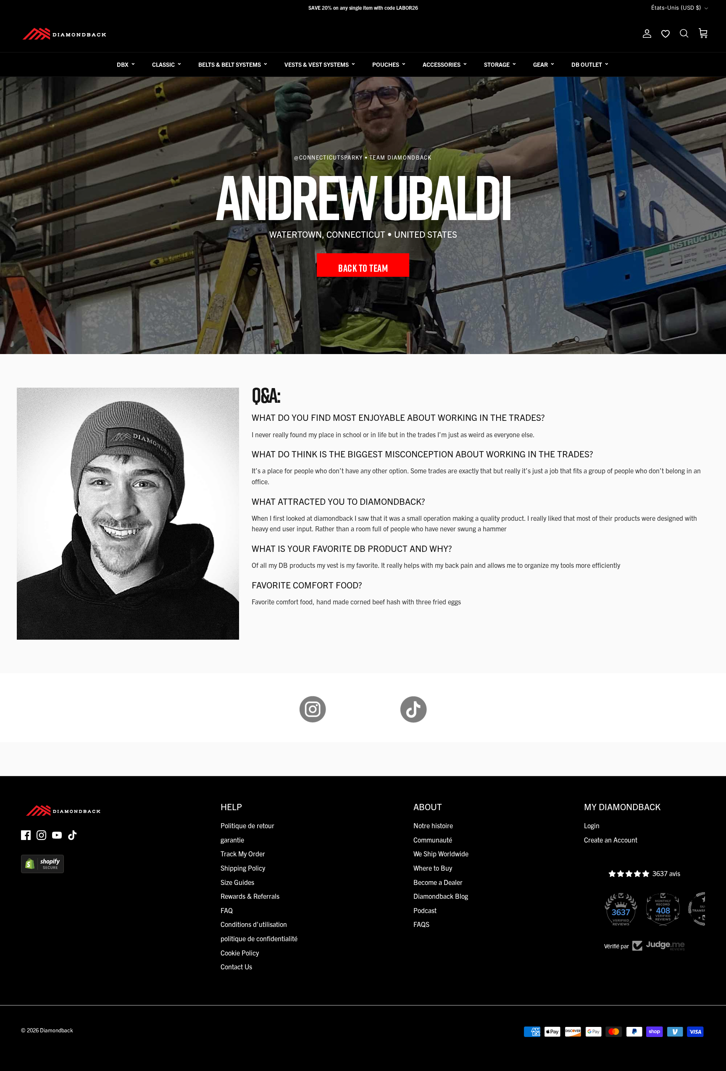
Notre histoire (433, 825)
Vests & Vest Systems (316, 64)
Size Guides (237, 882)
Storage (497, 64)
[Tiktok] (72, 835)
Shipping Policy (243, 868)
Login (592, 825)
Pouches (385, 64)
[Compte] (645, 34)
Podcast (425, 910)
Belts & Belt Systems (229, 64)
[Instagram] (41, 835)
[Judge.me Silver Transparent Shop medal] (664, 909)
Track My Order (243, 853)
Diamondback (56, 1030)
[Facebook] (26, 835)
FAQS (421, 924)
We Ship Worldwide (440, 853)
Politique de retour (247, 825)
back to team (363, 268)
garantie (232, 839)
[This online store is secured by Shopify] (42, 870)
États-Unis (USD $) (676, 7)
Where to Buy (432, 868)
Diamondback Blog (440, 896)
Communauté (432, 839)
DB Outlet (586, 64)
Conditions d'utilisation (254, 924)
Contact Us (236, 966)
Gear (540, 64)
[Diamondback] (64, 34)
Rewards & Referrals (250, 896)
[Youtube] (57, 835)
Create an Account (610, 839)
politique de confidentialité (259, 938)
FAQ (227, 910)
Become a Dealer (438, 882)
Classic (163, 64)
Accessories (441, 64)
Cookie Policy (240, 952)
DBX (123, 64)
